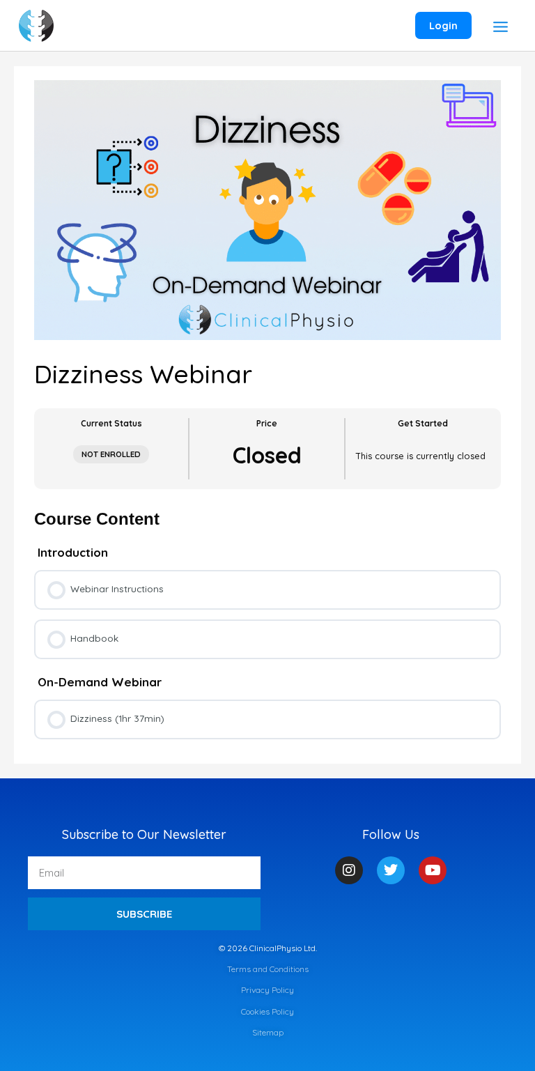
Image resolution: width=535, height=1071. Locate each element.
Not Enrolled (111, 454)
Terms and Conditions (268, 969)
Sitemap (268, 1032)
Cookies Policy (267, 1011)
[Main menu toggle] (501, 27)
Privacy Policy (267, 990)
